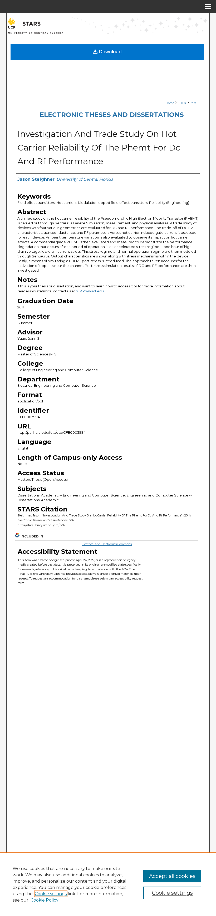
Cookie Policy (44, 900)
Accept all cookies (172, 876)
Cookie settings (51, 893)
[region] (108, 884)
